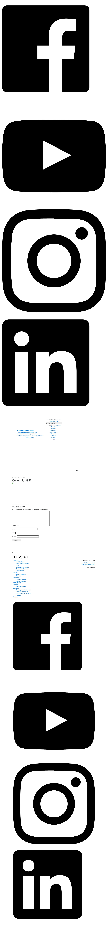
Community (53, 430)
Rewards (53, 434)
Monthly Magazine (21, 581)
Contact (53, 437)
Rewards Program (21, 586)
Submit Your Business (27, 432)
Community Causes (21, 579)
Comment (15, 525)
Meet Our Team (20, 562)
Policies (53, 428)
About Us (53, 427)
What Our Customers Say (22, 563)
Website (14, 536)
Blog (17, 565)
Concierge (53, 435)
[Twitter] (20, 557)
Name (13, 529)
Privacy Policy (30, 437)
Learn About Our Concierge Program (26, 434)
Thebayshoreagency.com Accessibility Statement (30, 436)
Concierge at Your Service (27, 430)
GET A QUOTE (53, 432)
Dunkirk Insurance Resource (21, 575)
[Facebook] (14, 557)
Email (13, 533)
